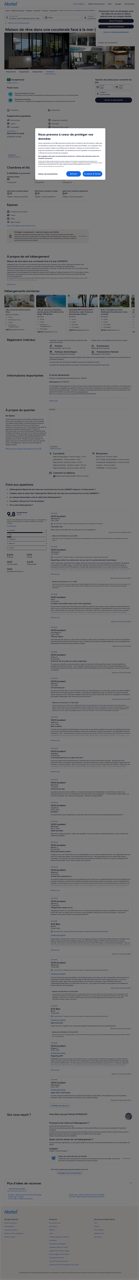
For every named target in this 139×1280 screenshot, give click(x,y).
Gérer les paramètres (48, 174)
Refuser (73, 174)
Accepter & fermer (92, 174)
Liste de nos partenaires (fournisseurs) (51, 166)
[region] (70, 154)
